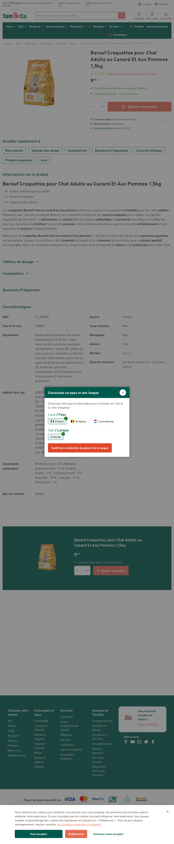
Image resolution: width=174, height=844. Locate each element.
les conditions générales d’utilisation (79, 824)
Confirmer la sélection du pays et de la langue (79, 447)
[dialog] (87, 422)
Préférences (76, 833)
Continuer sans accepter (108, 833)
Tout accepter (38, 833)
